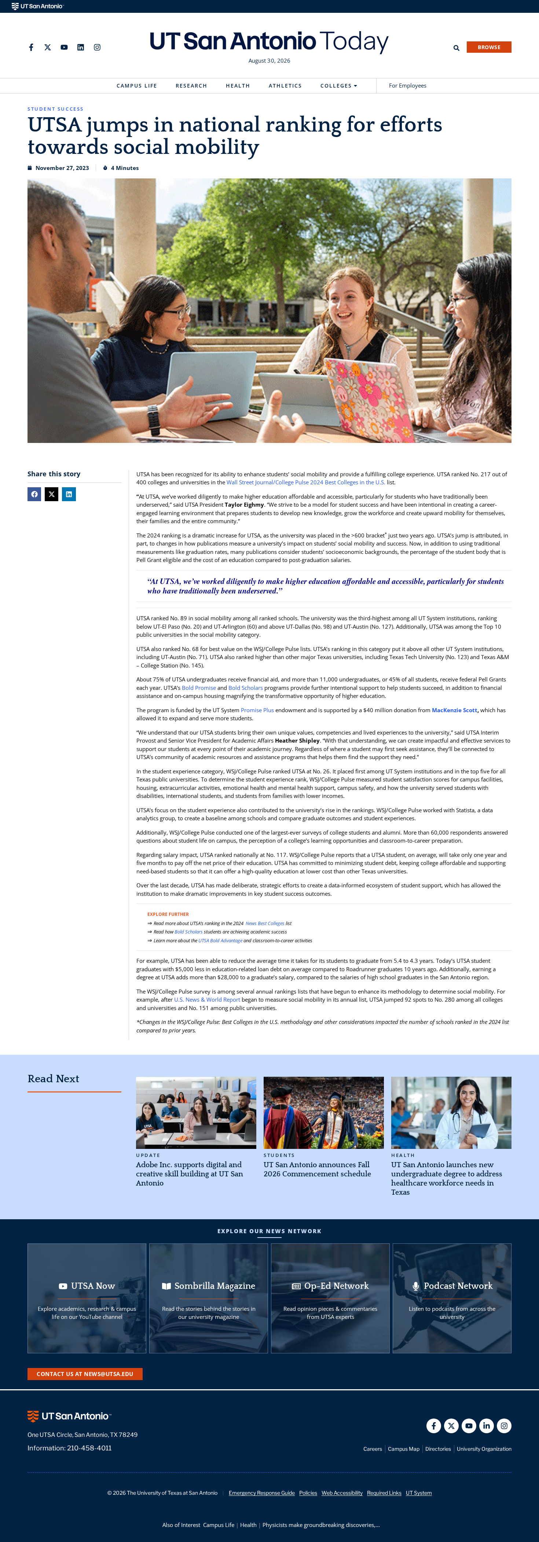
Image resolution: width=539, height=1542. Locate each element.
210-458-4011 (89, 1448)
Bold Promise (199, 687)
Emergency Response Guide (262, 1493)
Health (238, 85)
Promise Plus (257, 710)
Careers (372, 1449)
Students (279, 1155)
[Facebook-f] (31, 47)
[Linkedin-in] (486, 1426)
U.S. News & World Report (207, 999)
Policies (308, 1493)
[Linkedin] (80, 47)
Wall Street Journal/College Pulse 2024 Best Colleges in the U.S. (306, 482)
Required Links (384, 1493)
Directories (438, 1449)
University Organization (484, 1449)
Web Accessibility (342, 1493)
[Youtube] (64, 47)
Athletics (285, 85)
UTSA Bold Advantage (220, 940)
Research (192, 85)
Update (148, 1155)
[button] (34, 494)
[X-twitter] (47, 47)
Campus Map (403, 1449)
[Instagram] (97, 47)
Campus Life (137, 85)
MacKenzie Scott (454, 710)
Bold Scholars (245, 687)
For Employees (407, 85)
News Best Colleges (265, 923)
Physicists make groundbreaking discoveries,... (321, 1524)
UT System (419, 1493)
